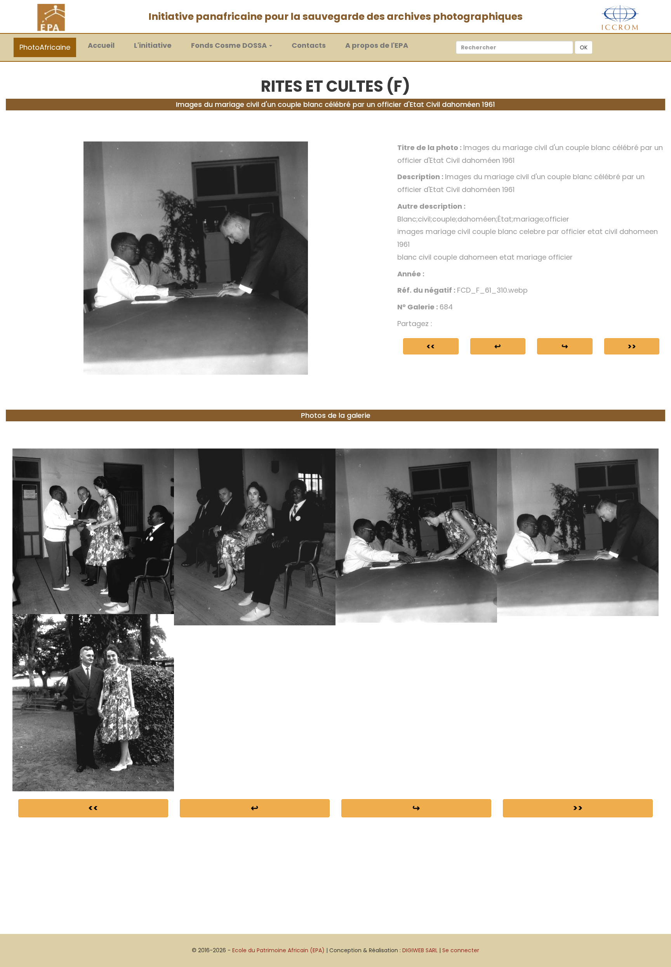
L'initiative (153, 45)
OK (584, 47)
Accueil (105, 45)
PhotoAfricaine (44, 47)
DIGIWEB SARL (420, 950)
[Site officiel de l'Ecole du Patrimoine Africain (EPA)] (51, 17)
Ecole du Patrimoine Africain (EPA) (278, 950)
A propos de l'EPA (376, 45)
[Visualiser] (195, 258)
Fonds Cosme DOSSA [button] (229, 45)
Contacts (309, 45)
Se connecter (460, 950)
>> (631, 346)
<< (430, 346)
